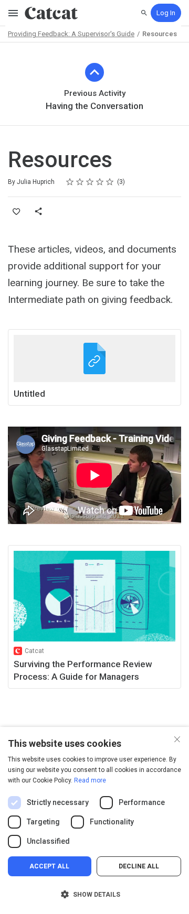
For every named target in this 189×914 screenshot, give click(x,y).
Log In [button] (165, 13)
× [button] (177, 738)
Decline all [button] (139, 866)
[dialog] (94, 820)
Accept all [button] (49, 866)
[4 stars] (100, 182)
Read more (90, 780)
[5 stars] (110, 182)
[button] (94, 894)
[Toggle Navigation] (13, 13)
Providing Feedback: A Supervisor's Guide (71, 34)
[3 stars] (90, 182)
